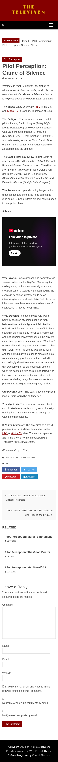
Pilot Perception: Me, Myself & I (25, 567)
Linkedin (30, 476)
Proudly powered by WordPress (24, 750)
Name (6, 645)
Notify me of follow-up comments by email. (25, 703)
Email (6, 659)
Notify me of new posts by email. (20, 715)
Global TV (12, 111)
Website (6, 673)
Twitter (30, 469)
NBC (37, 106)
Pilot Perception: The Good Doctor (27, 552)
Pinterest (12, 476)
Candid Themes (41, 755)
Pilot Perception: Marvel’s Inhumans (28, 536)
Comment (8, 604)
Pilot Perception (12, 59)
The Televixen (29, 10)
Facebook (11, 469)
